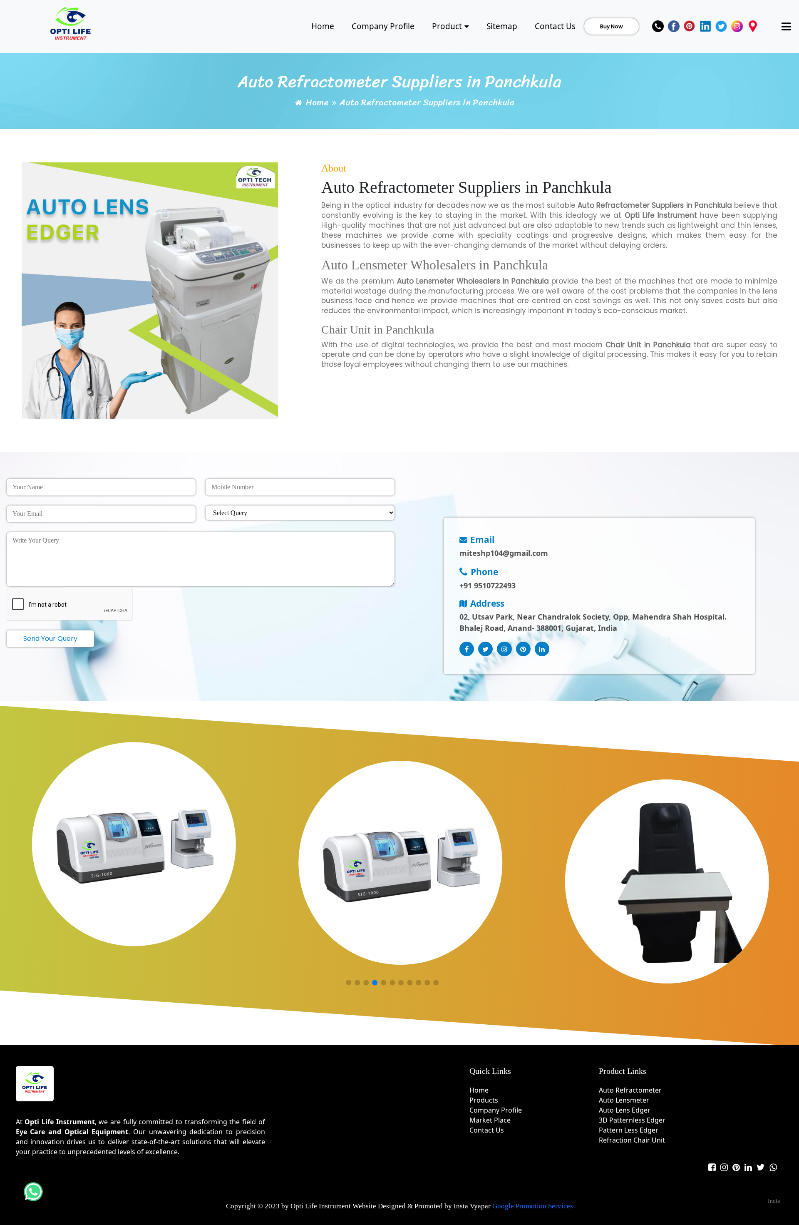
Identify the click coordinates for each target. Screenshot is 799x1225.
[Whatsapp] (773, 1167)
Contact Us (555, 26)
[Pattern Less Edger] (142, 844)
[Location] (753, 26)
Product (447, 26)
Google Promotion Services (532, 1206)
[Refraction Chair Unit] (408, 863)
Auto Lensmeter (624, 1100)
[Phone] (658, 26)
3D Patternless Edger (632, 1120)
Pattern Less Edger (628, 1130)
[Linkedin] (705, 26)
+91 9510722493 (487, 585)
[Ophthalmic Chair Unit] (675, 882)
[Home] (70, 25)
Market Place (490, 1120)
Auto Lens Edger (624, 1110)
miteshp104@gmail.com (503, 553)
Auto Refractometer (630, 1090)
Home (322, 26)
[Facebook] (674, 26)
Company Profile (383, 26)
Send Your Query (50, 638)
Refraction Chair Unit (632, 1140)
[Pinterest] (689, 26)
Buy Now (611, 26)
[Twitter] (721, 26)
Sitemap (501, 26)
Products (483, 1100)
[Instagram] (737, 26)
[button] (348, 983)
